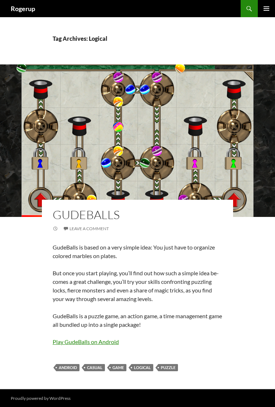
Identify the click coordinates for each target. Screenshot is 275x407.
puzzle (168, 367)
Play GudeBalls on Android (86, 341)
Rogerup (23, 9)
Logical (142, 367)
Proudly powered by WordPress (41, 398)
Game (118, 367)
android (68, 367)
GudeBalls (86, 214)
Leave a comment (89, 228)
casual (94, 367)
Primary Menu (266, 8)
